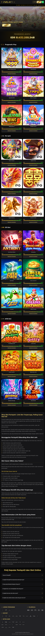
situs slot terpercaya (32, 440)
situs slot (11, 419)
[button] (43, 19)
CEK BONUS (6, 25)
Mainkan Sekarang (12, 73)
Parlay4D (41, 482)
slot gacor (6, 464)
